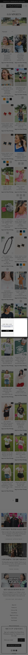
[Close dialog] (26, 319)
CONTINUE (7, 330)
